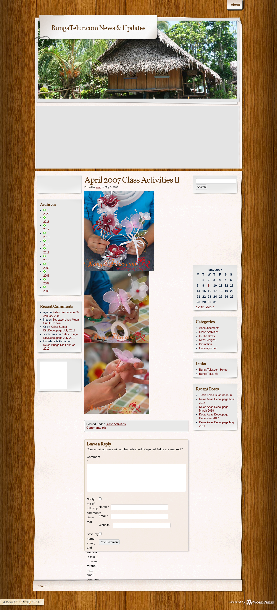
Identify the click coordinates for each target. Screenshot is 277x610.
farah (98, 187)
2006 (46, 291)
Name (104, 506)
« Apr (199, 306)
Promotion (205, 344)
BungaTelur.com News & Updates (98, 28)
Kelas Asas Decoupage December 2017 (213, 416)
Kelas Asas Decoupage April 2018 (217, 400)
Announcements (209, 327)
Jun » (210, 306)
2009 (46, 267)
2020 (46, 214)
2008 (46, 275)
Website (104, 525)
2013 (46, 237)
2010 (46, 260)
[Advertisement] (138, 138)
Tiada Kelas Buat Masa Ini (215, 395)
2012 (46, 245)
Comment (93, 459)
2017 (46, 229)
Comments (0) (96, 427)
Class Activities (116, 424)
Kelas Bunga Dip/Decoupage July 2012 (59, 328)
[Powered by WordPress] (252, 603)
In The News (207, 336)
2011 (46, 252)
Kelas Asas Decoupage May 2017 (217, 424)
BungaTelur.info (208, 373)
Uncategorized (208, 348)
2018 (46, 221)
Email (103, 516)
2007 (46, 283)
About (235, 4)
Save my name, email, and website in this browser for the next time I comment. (93, 556)
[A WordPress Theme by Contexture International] (28, 603)
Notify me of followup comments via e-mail (93, 510)
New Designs (207, 340)
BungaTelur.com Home (213, 369)
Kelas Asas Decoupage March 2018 (213, 408)
